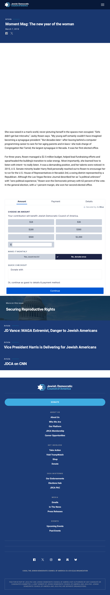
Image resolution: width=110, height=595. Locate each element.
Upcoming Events (55, 526)
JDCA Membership (55, 431)
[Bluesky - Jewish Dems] (75, 560)
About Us (55, 417)
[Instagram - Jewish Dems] (51, 560)
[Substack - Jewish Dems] (67, 560)
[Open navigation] (102, 5)
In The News (55, 507)
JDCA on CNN (15, 364)
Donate (55, 463)
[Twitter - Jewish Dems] (42, 560)
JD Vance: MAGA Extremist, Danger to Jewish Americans (50, 330)
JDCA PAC (55, 487)
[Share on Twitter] (11, 33)
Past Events (55, 530)
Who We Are (55, 421)
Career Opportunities (55, 435)
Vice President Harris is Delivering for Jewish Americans (50, 347)
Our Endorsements (55, 478)
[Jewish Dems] (55, 387)
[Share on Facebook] (6, 33)
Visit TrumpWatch (55, 454)
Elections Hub (55, 483)
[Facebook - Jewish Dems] (34, 560)
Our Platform (55, 426)
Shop (55, 459)
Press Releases (55, 511)
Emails (55, 502)
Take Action (55, 450)
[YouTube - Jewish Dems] (59, 560)
